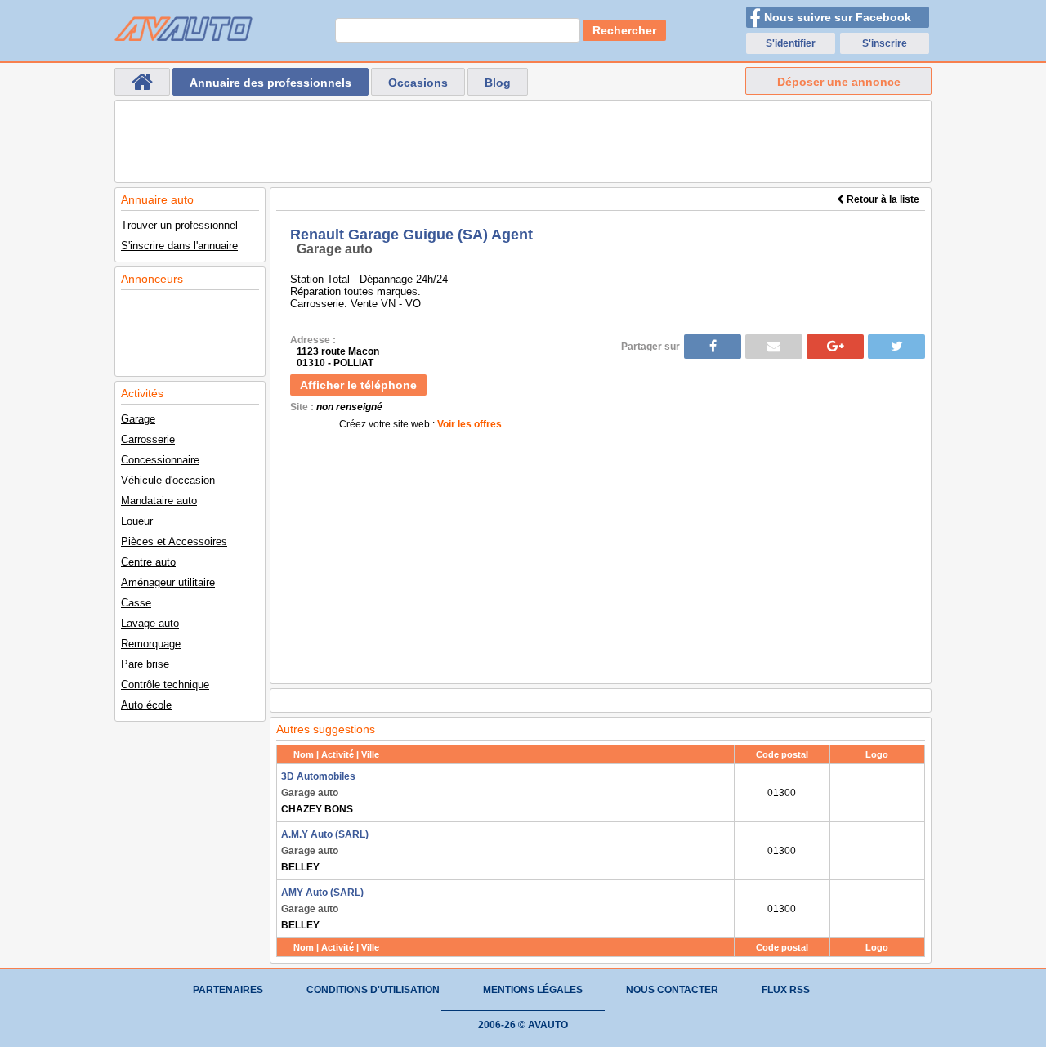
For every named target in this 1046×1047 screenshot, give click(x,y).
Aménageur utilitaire (168, 582)
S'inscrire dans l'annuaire (179, 245)
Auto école (146, 705)
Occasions (418, 82)
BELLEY (325, 851)
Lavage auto (150, 623)
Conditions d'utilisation (373, 990)
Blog (498, 82)
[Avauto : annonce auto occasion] (183, 28)
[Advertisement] (523, 141)
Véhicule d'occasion (168, 480)
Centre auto (148, 562)
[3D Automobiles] (877, 792)
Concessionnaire (160, 460)
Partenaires (228, 990)
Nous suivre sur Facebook (837, 17)
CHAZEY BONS (318, 793)
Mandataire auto (159, 500)
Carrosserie (148, 439)
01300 (781, 793)
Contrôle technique (165, 684)
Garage (138, 419)
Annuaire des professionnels (270, 82)
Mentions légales (533, 990)
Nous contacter (672, 990)
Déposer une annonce (839, 81)
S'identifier (791, 43)
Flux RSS (786, 990)
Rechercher (624, 30)
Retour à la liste (881, 199)
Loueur (137, 521)
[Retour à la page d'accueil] (142, 82)
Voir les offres (469, 424)
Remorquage (151, 644)
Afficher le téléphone (358, 385)
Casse (136, 603)
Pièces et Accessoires (174, 541)
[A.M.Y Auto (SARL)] (877, 850)
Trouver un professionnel (179, 225)
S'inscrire (884, 43)
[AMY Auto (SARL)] (877, 908)
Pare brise (145, 664)
